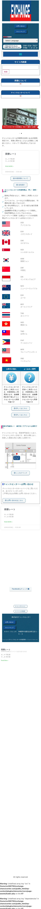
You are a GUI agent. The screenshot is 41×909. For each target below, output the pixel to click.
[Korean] (11, 37)
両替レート (11, 154)
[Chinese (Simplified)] (4, 37)
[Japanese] (9, 37)
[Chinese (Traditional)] (6, 37)
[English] (7, 37)
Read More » (9, 166)
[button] (20, 54)
